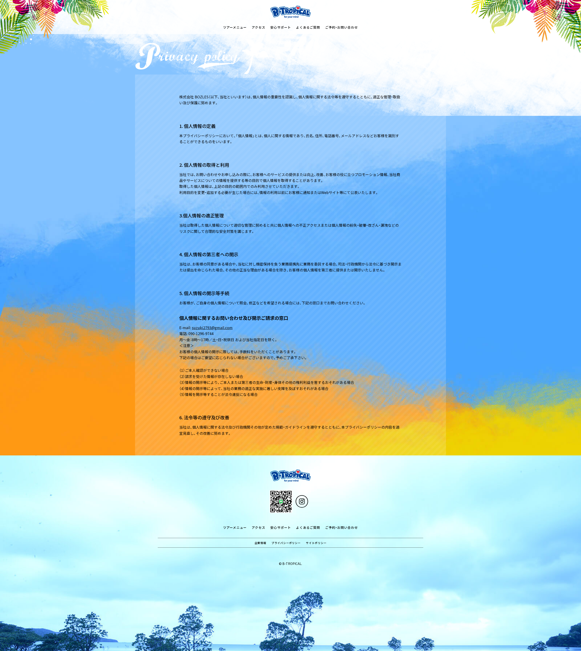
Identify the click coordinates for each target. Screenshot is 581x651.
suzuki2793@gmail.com (212, 327)
